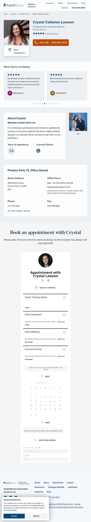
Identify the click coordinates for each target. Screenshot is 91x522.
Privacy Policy (11, 510)
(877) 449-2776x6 (15, 211)
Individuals (72, 487)
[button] (33, 103)
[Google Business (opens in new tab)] (39, 151)
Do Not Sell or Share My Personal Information (64, 507)
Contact (70, 483)
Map (9, 189)
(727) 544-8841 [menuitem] (78, 8)
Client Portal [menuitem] (72, 3)
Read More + (13, 138)
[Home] (16, 483)
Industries (39, 492)
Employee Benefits (56, 487)
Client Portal (58, 483)
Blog (49, 492)
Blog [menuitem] (83, 3)
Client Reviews (51, 34)
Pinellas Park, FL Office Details (28, 170)
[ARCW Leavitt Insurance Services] (24, 5)
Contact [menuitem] (64, 8)
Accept (14, 516)
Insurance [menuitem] (50, 3)
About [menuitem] (60, 3)
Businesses (40, 487)
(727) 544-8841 (14, 206)
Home (6, 14)
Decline (36, 516)
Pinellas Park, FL (24, 14)
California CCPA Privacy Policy (60, 504)
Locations (13, 14)
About (46, 483)
